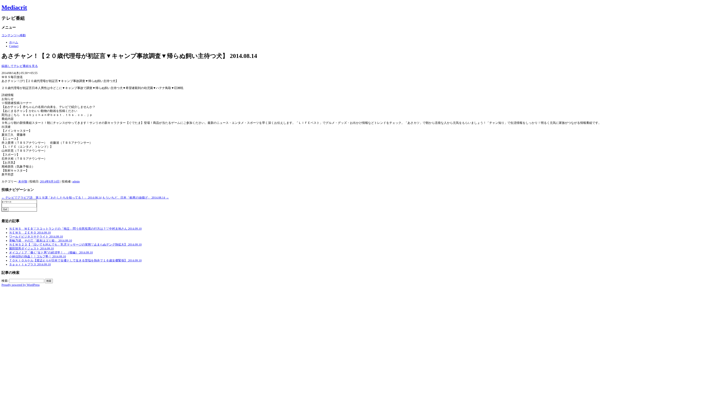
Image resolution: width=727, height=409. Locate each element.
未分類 (22, 181)
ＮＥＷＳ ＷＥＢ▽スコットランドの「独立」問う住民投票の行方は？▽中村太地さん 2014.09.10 (75, 228)
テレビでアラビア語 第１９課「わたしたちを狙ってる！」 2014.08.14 (51, 197)
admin (76, 181)
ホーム (13, 42)
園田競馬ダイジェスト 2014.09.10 (31, 248)
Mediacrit (14, 7)
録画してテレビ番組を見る (20, 66)
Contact (13, 46)
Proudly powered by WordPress (21, 284)
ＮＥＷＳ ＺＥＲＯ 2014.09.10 (30, 232)
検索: (5, 280)
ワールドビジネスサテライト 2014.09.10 (36, 236)
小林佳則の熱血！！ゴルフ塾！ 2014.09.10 (37, 256)
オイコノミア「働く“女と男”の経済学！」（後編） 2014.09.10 (51, 252)
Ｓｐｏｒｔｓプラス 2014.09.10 (30, 264)
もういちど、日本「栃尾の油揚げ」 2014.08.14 (135, 197)
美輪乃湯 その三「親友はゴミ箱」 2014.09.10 (40, 240)
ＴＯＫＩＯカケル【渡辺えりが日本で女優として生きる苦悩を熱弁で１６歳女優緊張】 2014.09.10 (75, 260)
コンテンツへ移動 (14, 35)
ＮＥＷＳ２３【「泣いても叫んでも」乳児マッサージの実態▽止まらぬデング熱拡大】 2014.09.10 (75, 244)
